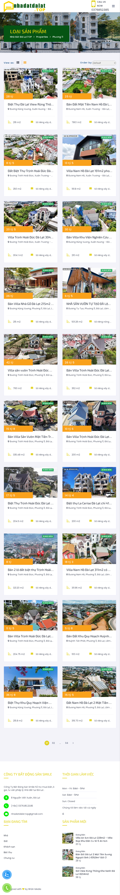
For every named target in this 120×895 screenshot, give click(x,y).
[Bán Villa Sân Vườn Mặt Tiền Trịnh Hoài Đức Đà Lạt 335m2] (31, 416)
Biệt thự (8, 852)
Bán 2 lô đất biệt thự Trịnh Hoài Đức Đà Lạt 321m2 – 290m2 (49, 570)
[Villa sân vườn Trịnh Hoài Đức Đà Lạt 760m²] (31, 349)
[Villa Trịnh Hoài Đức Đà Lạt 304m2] (31, 216)
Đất (6, 841)
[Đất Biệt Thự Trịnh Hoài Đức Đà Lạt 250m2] (31, 150)
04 (66, 743)
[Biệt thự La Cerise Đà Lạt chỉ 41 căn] (89, 482)
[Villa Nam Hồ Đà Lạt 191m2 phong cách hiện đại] (89, 150)
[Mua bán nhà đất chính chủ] (60, 6)
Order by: (86, 62)
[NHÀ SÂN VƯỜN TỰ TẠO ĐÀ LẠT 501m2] (89, 283)
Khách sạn (9, 846)
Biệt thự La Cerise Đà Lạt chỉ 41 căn (90, 503)
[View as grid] (25, 62)
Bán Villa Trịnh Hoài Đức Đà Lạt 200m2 (93, 436)
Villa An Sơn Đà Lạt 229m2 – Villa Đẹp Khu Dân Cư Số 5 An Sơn (94, 839)
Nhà (6, 835)
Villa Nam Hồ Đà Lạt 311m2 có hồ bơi (91, 570)
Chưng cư (9, 858)
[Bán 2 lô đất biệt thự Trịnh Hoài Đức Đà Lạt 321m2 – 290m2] (31, 549)
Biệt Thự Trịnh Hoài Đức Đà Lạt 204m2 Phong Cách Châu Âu (49, 503)
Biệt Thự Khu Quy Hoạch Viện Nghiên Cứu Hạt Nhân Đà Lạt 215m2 (53, 702)
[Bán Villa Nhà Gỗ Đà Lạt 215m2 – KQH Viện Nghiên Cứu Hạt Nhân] (31, 283)
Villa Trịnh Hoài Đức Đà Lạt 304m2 (31, 237)
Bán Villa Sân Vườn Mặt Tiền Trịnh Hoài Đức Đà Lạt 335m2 (48, 436)
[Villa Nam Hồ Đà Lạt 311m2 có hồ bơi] (89, 549)
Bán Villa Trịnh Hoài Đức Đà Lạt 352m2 (93, 370)
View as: (9, 62)
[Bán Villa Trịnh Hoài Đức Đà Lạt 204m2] (31, 615)
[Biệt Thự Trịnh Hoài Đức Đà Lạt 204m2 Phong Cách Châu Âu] (31, 482)
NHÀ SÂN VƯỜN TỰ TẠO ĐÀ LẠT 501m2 (93, 304)
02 (53, 743)
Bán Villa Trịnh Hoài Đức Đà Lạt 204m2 (34, 636)
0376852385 (100, 10)
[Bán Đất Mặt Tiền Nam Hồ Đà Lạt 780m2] (89, 83)
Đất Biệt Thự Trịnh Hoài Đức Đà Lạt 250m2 (37, 171)
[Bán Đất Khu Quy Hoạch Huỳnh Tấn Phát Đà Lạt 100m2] (89, 615)
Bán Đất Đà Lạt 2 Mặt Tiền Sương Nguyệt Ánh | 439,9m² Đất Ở (94, 856)
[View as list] (18, 62)
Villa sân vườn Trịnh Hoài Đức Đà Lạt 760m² (38, 370)
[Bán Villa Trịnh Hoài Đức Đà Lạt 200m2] (89, 416)
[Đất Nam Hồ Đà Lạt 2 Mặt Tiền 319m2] (89, 681)
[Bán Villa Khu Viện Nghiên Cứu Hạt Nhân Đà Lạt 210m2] (89, 216)
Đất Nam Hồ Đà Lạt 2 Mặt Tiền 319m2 (92, 702)
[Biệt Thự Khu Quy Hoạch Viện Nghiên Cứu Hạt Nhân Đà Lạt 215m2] (31, 681)
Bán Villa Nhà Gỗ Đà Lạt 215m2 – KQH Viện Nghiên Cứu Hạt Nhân (52, 304)
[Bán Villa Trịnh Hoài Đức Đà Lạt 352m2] (89, 349)
